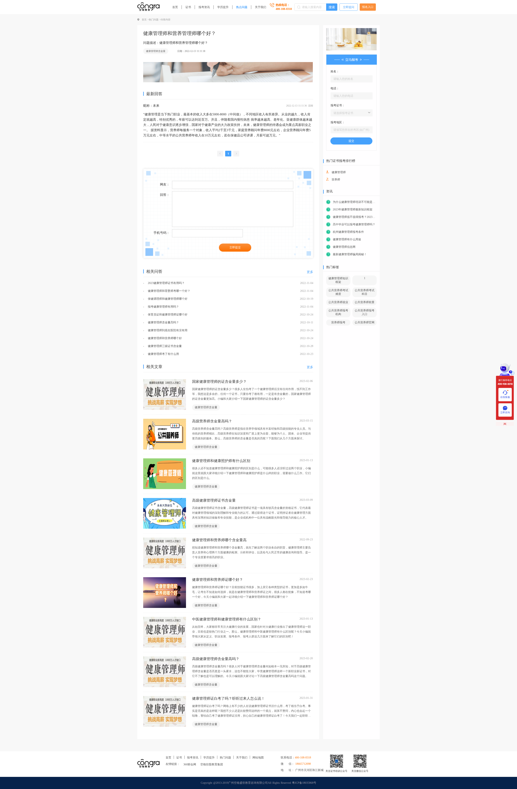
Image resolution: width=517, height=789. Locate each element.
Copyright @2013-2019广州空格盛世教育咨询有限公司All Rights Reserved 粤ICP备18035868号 (258, 782)
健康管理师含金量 (155, 51)
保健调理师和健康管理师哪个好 (167, 298)
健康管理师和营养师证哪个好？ (217, 580)
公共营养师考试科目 (364, 292)
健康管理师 (339, 172)
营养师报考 (338, 322)
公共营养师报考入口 (364, 312)
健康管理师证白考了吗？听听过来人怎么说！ (228, 698)
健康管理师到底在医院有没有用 (167, 330)
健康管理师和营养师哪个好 (164, 338)
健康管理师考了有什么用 (163, 353)
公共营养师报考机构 (338, 312)
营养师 (336, 179)
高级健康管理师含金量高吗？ (215, 659)
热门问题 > (155, 19)
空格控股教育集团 (211, 764)
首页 (175, 7)
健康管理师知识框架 (338, 280)
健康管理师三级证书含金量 (164, 346)
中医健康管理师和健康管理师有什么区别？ (226, 619)
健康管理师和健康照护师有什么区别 (221, 461)
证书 (188, 7)
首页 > (145, 19)
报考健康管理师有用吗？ (163, 306)
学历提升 (223, 7)
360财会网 (189, 764)
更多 (310, 272)
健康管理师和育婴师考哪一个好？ (168, 290)
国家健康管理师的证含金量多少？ (219, 382)
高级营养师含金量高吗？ (212, 421)
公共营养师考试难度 (338, 292)
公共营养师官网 (364, 322)
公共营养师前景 (364, 302)
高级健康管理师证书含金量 (214, 500)
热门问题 (225, 757)
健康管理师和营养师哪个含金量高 (219, 540)
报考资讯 (204, 7)
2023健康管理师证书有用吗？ (166, 283)
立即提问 (348, 7)
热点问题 (241, 7)
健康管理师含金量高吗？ (163, 322)
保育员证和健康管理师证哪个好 (167, 314)
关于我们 (260, 7)
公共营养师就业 (338, 302)
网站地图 (258, 757)
